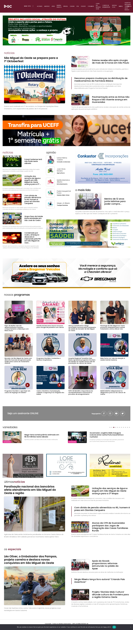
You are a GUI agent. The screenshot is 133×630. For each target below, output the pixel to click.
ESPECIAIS (74, 599)
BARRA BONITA (59, 6)
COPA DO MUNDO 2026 (98, 6)
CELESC (83, 6)
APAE (53, 6)
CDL (77, 6)
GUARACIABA (75, 104)
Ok (114, 627)
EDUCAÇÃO (75, 569)
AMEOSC (47, 6)
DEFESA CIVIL (114, 6)
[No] (131, 627)
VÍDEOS (74, 66)
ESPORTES (74, 531)
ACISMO (39, 6)
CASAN (72, 6)
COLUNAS (91, 6)
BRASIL (65, 6)
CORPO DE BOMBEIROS (106, 6)
